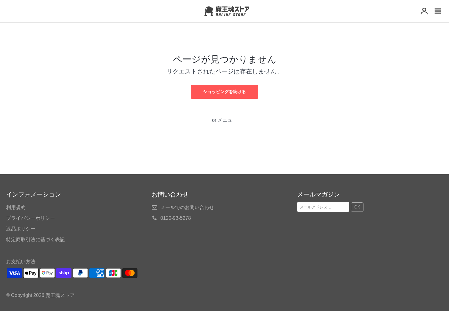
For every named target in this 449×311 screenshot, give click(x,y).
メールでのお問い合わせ (187, 207)
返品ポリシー (20, 228)
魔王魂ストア (60, 295)
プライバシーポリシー (30, 218)
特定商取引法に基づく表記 (35, 239)
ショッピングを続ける (224, 91)
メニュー (227, 120)
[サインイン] (424, 11)
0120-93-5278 (175, 218)
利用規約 (16, 207)
